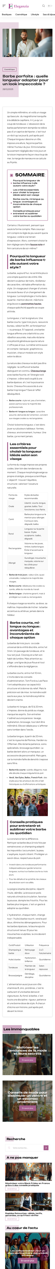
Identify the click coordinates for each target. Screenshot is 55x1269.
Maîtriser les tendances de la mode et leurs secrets (27, 1050)
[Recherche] (43, 6)
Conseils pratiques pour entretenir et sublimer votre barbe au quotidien (27, 213)
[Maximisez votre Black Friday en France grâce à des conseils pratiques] (28, 1172)
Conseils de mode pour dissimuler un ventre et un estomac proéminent (27, 1097)
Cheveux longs (38, 370)
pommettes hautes (31, 303)
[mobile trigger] (5, 6)
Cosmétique (9, 69)
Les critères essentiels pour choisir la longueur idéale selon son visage (26, 192)
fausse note (36, 244)
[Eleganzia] (18, 6)
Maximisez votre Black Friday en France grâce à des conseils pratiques (27, 1184)
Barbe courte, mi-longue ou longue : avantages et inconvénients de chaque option (28, 203)
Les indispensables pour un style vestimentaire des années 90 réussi (27, 1253)
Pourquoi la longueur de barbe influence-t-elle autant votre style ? (26, 183)
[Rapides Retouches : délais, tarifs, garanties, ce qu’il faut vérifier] (28, 1202)
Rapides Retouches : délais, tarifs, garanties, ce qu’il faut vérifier (23, 1214)
